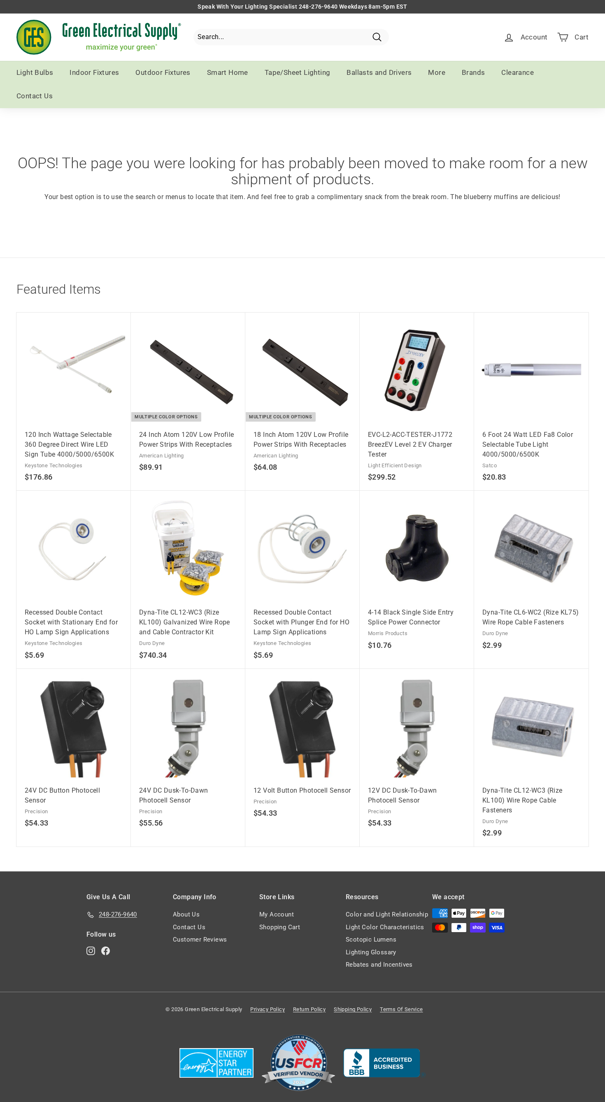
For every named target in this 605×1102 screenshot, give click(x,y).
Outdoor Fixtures (162, 72)
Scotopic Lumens (371, 939)
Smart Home (227, 72)
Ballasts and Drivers (379, 72)
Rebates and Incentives (379, 964)
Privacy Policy (267, 1009)
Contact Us (34, 96)
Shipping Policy (353, 1009)
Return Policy (309, 1009)
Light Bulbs (34, 72)
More (436, 72)
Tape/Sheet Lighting (297, 72)
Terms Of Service (401, 1009)
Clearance (517, 72)
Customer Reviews (200, 939)
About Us (186, 914)
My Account (276, 914)
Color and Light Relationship (387, 914)
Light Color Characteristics (385, 927)
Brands (473, 72)
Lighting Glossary (371, 952)
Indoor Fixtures (94, 72)
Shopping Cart (279, 927)
